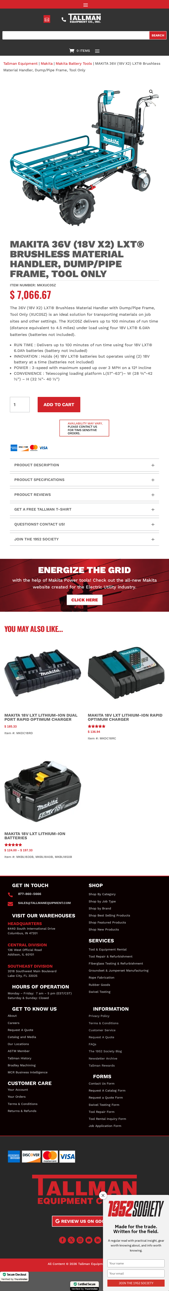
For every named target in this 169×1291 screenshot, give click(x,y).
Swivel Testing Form (104, 1104)
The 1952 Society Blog (105, 1051)
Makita (47, 63)
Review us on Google (87, 1221)
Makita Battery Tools (74, 63)
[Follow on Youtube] (88, 1240)
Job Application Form (105, 1126)
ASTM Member (19, 1051)
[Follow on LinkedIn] (97, 1240)
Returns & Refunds (22, 1111)
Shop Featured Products (107, 922)
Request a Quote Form (106, 1097)
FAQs (92, 1044)
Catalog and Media (22, 1037)
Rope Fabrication (101, 977)
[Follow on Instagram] (80, 1240)
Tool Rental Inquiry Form (107, 1119)
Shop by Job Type (102, 901)
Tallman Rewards (102, 1065)
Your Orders (17, 1096)
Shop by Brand (100, 908)
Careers (13, 1023)
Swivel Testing (99, 991)
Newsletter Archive (103, 1058)
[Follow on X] (71, 1240)
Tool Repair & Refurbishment (110, 956)
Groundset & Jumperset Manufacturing (119, 970)
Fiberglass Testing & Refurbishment (116, 963)
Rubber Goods (99, 984)
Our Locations (18, 1044)
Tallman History (19, 1058)
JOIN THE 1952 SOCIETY (136, 1283)
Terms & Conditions (22, 1104)
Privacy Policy (99, 1016)
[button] (151, 92)
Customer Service (102, 1030)
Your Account (18, 1089)
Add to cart (59, 404)
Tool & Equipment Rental (108, 949)
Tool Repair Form (101, 1111)
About (12, 1015)
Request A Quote (20, 1030)
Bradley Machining (22, 1065)
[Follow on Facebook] (62, 1240)
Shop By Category (102, 894)
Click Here (84, 599)
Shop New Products (104, 929)
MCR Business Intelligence (28, 1072)
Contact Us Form (101, 1083)
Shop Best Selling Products (109, 915)
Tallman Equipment (20, 63)
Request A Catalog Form (107, 1090)
